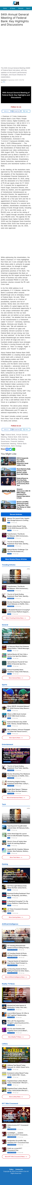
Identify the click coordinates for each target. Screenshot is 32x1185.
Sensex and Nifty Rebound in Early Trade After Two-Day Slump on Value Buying (23, 505)
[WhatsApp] (13, 449)
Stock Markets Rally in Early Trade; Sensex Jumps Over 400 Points (23, 471)
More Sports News (15, 737)
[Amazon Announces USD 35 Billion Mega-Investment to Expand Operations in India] (8, 496)
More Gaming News (15, 917)
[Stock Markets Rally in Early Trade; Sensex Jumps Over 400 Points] (8, 476)
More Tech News (15, 857)
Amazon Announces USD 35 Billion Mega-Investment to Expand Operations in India (23, 493)
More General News (15, 678)
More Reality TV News (15, 1037)
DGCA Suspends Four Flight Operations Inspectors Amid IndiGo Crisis (22, 461)
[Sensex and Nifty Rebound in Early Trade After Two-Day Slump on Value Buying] (8, 508)
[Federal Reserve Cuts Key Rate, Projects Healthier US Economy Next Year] (8, 485)
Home (5, 8)
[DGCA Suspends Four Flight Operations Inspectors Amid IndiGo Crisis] (8, 465)
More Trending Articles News (15, 618)
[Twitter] (10, 449)
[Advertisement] (16, 40)
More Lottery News (15, 1097)
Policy (11, 1169)
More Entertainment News (15, 797)
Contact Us (19, 1169)
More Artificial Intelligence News (15, 977)
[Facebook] (7, 449)
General (20, 8)
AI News (12, 8)
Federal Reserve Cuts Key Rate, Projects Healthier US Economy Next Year (23, 481)
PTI (4, 82)
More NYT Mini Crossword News (15, 1156)
